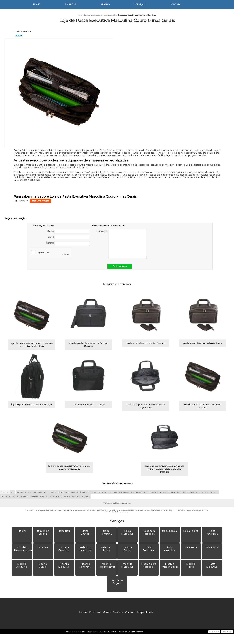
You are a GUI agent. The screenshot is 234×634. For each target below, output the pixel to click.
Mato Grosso (124, 492)
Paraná (163, 492)
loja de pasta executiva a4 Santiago (31, 404)
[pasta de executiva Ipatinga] (88, 377)
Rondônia (34, 496)
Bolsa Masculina (127, 532)
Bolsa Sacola (169, 530)
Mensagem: (103, 231)
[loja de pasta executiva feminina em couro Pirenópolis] (69, 438)
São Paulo (76, 496)
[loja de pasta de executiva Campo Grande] (88, 315)
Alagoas (20, 492)
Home (36, 4)
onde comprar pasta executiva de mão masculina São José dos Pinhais (164, 469)
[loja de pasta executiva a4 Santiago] (31, 377)
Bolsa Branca (85, 532)
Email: (51, 237)
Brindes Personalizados (23, 549)
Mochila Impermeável (107, 565)
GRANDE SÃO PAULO (80, 492)
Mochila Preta (191, 565)
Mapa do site (145, 612)
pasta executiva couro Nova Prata (202, 343)
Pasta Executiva (211, 565)
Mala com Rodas (106, 549)
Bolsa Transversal (212, 532)
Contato (175, 4)
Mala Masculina (170, 549)
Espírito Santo (63, 492)
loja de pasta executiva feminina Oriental (202, 406)
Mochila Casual (43, 565)
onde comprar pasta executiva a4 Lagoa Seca (145, 406)
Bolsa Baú (64, 530)
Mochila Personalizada (170, 565)
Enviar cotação (120, 266)
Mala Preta (190, 547)
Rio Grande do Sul (8, 496)
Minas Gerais (153, 492)
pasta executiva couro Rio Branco (145, 343)
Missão (105, 4)
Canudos (43, 547)
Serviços (139, 4)
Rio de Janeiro (22, 496)
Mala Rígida (212, 547)
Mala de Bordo (127, 549)
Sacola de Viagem (117, 582)
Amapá (28, 492)
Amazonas (37, 492)
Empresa (70, 4)
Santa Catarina (55, 496)
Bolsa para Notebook (149, 532)
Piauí (198, 492)
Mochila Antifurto (21, 565)
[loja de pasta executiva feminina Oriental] (202, 377)
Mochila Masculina (127, 565)
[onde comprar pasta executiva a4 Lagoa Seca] (145, 377)
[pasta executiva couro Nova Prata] (202, 315)
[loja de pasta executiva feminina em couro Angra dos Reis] (31, 315)
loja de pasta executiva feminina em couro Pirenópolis (69, 467)
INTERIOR (102, 492)
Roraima (43, 496)
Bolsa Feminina (106, 532)
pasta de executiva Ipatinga (88, 404)
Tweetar (18, 35)
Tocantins (86, 496)
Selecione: (5, 492)
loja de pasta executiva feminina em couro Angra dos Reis (31, 344)
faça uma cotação (40, 201)
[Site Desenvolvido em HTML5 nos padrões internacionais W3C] (214, 631)
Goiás (94, 492)
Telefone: (50, 243)
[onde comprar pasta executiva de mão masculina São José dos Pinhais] (164, 438)
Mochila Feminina (85, 565)
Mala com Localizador (85, 549)
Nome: (51, 231)
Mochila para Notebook (148, 565)
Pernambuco (188, 492)
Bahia (46, 492)
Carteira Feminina (64, 549)
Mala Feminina (148, 549)
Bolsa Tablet (190, 530)
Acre (12, 492)
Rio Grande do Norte (210, 492)
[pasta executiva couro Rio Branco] (145, 315)
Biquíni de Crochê (43, 532)
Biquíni (21, 530)
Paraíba (171, 492)
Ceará (53, 492)
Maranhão (112, 492)
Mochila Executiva (64, 565)
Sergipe (67, 496)
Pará (179, 492)
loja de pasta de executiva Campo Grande (88, 344)
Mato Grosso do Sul (138, 492)
